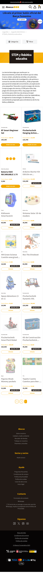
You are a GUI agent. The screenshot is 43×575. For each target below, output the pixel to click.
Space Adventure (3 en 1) (10, 297)
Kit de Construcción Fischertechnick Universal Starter (31, 340)
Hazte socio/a (21, 458)
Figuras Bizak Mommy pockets (8, 380)
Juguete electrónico (18, 32)
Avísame (32, 186)
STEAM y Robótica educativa (12, 34)
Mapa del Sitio (21, 533)
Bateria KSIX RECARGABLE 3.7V (9, 173)
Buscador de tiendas (21, 438)
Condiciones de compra (21, 474)
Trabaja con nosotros (21, 441)
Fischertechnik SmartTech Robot (9, 339)
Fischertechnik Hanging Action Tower (30, 133)
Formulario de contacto (21, 498)
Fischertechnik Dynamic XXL (29, 297)
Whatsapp (21, 501)
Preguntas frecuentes (21, 472)
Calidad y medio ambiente (21, 436)
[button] (34, 7)
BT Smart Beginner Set (9, 131)
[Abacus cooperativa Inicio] (13, 8)
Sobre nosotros (21, 433)
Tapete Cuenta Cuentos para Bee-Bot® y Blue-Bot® (31, 381)
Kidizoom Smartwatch (7, 214)
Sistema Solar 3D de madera (32, 214)
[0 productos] (39, 8)
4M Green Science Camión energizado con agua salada (10, 257)
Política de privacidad (21, 477)
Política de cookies (21, 479)
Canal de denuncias (21, 482)
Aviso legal (21, 484)
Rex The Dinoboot (31, 254)
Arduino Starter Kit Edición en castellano (31, 174)
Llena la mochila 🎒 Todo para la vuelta (21, 2)
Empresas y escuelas (21, 443)
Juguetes (5, 32)
